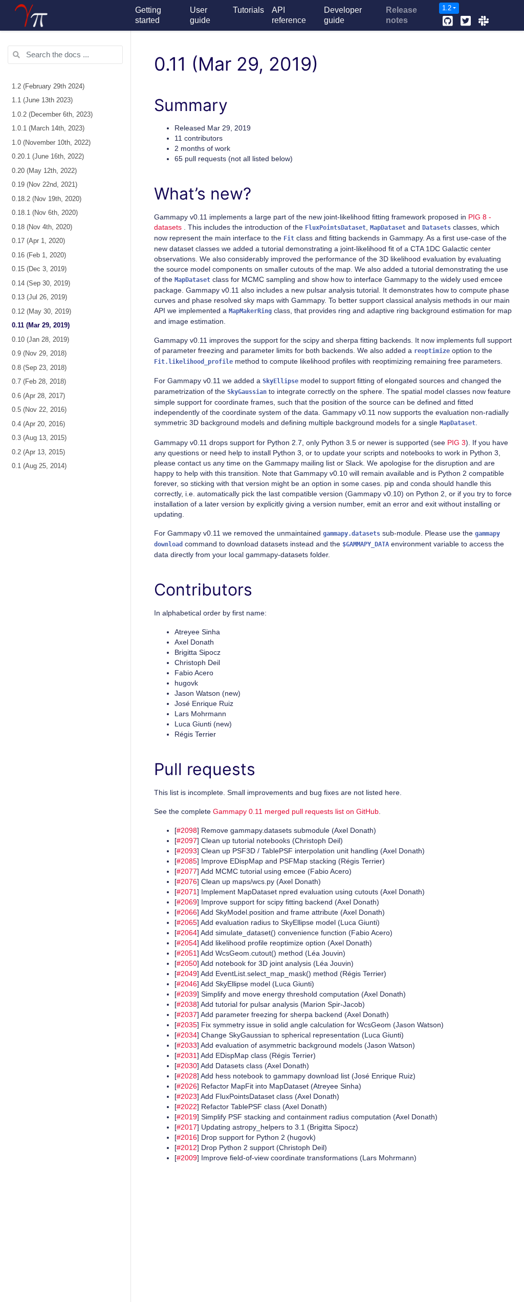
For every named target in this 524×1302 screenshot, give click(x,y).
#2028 (187, 1076)
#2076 (187, 881)
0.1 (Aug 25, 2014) (39, 466)
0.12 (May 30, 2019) (41, 311)
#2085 (187, 861)
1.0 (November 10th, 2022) (51, 142)
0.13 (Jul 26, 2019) (39, 297)
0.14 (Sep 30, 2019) (41, 283)
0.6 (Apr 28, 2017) (38, 396)
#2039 (187, 994)
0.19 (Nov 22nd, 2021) (44, 184)
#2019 (187, 1117)
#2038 (187, 1004)
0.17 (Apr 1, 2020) (38, 241)
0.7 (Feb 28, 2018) (39, 381)
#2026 (187, 1086)
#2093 (187, 851)
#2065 (187, 922)
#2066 (187, 912)
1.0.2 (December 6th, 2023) (52, 114)
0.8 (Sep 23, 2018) (39, 367)
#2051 (187, 953)
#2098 (187, 830)
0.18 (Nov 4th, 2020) (42, 227)
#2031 (187, 1055)
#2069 (187, 902)
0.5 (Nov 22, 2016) (39, 409)
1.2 (446, 8)
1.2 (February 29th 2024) (48, 86)
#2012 (187, 1147)
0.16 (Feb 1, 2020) (39, 255)
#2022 (187, 1106)
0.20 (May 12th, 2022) (44, 170)
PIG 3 (456, 442)
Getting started (148, 15)
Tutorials (248, 10)
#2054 (187, 943)
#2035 (187, 1025)
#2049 (187, 973)
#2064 (187, 933)
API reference (289, 15)
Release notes (401, 15)
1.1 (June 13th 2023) (42, 100)
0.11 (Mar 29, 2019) (41, 325)
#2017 (187, 1127)
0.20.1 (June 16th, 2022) (48, 156)
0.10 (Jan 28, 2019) (40, 339)
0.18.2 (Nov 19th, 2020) (46, 199)
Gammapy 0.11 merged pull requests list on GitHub (296, 811)
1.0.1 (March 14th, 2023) (48, 128)
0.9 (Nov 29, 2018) (39, 353)
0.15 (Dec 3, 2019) (39, 269)
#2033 (187, 1045)
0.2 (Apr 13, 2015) (38, 452)
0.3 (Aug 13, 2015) (39, 438)
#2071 (187, 892)
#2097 (187, 840)
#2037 (187, 1014)
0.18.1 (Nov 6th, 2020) (45, 212)
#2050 (187, 963)
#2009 (187, 1158)
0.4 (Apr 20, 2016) (38, 424)
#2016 (187, 1137)
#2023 (187, 1096)
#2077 (187, 871)
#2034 (187, 1035)
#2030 (187, 1066)
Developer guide (343, 15)
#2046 (187, 984)
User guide (200, 15)
